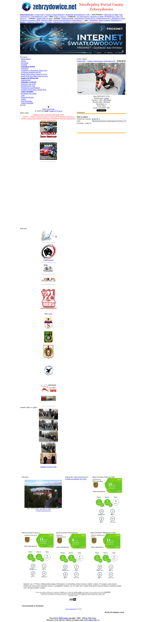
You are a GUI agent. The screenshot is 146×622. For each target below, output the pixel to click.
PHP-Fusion (63, 618)
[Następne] (122, 62)
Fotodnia (24, 65)
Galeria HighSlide (27, 103)
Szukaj (23, 99)
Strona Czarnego (104, 20)
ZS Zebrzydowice (83, 16)
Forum (23, 61)
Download (24, 63)
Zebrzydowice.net (26, 14)
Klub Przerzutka (26, 101)
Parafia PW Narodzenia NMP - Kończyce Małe (36, 20)
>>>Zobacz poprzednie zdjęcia (43, 510)
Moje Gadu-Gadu (48, 109)
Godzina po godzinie (72, 479)
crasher (106, 98)
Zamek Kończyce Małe (44, 18)
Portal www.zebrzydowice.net (71, 609)
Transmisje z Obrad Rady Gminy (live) (34, 70)
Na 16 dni (83, 479)
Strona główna (26, 59)
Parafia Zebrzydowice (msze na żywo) (34, 74)
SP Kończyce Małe (96, 16)
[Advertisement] (48, 196)
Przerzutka (48, 22)
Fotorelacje (66, 22)
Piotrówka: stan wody (28, 84)
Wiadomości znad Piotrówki (75, 14)
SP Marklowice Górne (111, 16)
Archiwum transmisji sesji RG (31, 72)
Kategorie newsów (27, 97)
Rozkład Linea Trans (28, 86)
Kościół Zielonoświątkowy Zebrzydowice (67, 20)
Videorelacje (57, 22)
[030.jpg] (101, 94)
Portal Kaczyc (116, 20)
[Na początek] (118, 62)
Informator (93, 20)
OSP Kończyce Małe (111, 14)
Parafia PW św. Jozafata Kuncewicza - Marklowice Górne (105, 18)
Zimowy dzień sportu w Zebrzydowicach (101, 61)
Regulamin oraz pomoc (29, 93)
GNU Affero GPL (90, 620)
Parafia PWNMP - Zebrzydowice (73, 18)
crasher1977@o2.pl (55, 111)
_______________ (47, 273)
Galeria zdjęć (81, 61)
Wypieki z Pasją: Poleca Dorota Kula (33, 90)
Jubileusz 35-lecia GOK (48, 467)
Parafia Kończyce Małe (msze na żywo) (34, 76)
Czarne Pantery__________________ (48, 261)
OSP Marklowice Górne (39, 16)
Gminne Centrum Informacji (54, 14)
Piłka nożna (39, 22)
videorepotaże (25, 80)
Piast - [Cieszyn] (60, 16)
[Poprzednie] (120, 62)
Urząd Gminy (39, 14)
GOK (88, 14)
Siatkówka (30, 22)
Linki (23, 95)
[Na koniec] (125, 62)
